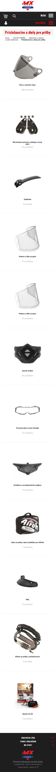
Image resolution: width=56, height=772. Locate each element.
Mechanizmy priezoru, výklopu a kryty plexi (27, 143)
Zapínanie (27, 199)
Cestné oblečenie (11, 40)
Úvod (7, 38)
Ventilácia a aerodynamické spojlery (27, 485)
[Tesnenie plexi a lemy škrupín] (27, 409)
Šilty (27, 600)
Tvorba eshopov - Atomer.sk (27, 767)
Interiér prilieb (27, 371)
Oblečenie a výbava (36, 38)
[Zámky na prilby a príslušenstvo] (27, 638)
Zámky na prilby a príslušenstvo (27, 657)
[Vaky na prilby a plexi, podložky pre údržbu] (27, 524)
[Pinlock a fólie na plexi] (27, 238)
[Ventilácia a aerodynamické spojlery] (27, 467)
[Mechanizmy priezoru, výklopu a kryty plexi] (27, 124)
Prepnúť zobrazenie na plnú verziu (28, 761)
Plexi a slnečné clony (27, 85)
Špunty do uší (27, 714)
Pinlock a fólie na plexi (27, 257)
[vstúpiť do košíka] (5, 16)
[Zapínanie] (27, 181)
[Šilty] (27, 581)
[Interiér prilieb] (27, 352)
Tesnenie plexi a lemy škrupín (27, 428)
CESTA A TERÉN (19, 38)
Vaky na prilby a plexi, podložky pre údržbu (27, 542)
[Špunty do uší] (27, 695)
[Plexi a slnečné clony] (27, 67)
